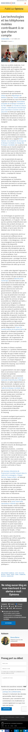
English (12, 604)
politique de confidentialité (12, 692)
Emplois (17, 717)
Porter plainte (4, 719)
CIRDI (15, 726)
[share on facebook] (7, 731)
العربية (12, 606)
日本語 (10, 608)
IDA (6, 726)
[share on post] (11, 731)
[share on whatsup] (21, 731)
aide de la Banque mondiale (11, 388)
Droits (2, 717)
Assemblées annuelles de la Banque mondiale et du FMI (13, 104)
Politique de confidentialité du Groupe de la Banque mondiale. (15, 617)
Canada (15, 97)
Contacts (22, 717)
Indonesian (18, 608)
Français (10, 41)
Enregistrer (6, 708)
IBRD (2, 726)
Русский (19, 606)
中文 (4, 608)
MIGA (12, 726)
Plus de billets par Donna (17, 645)
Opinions (19, 9)
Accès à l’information (9, 717)
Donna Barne (5, 38)
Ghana (3, 95)
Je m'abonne (8, 623)
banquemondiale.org (22, 0)
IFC (8, 726)
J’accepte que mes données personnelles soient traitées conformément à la (15, 615)
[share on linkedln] (16, 731)
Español (5, 606)
